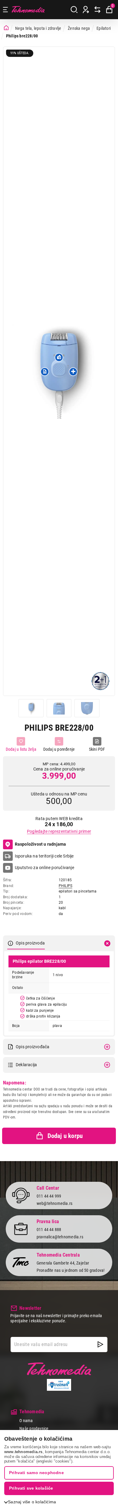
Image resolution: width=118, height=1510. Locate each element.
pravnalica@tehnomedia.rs (60, 1236)
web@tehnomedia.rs (55, 1203)
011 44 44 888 (49, 1229)
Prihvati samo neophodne (36, 1472)
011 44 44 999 (49, 1196)
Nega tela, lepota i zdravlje (38, 28)
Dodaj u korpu (65, 1135)
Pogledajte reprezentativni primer (59, 831)
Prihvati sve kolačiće (31, 1488)
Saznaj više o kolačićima (32, 1501)
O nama (26, 1420)
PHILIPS (65, 886)
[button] (45, 371)
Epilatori (104, 28)
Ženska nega (79, 28)
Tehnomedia (28, 9)
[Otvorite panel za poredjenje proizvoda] (97, 9)
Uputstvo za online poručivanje (44, 867)
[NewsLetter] (100, 1344)
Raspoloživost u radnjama (40, 844)
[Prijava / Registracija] (86, 9)
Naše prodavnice (33, 1428)
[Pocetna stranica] (6, 28)
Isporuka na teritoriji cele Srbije (44, 856)
